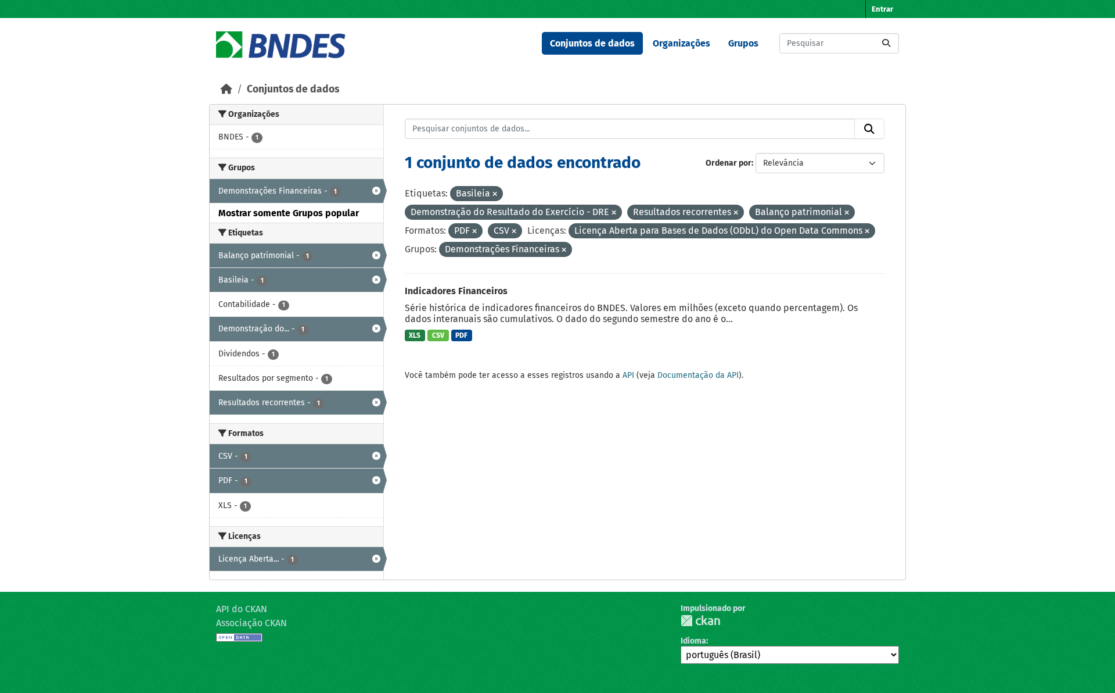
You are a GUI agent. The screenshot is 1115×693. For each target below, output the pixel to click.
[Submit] (886, 43)
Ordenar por (728, 163)
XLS (414, 335)
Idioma (693, 641)
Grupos (743, 43)
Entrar (882, 9)
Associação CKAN (251, 622)
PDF (461, 335)
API (628, 375)
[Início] (226, 89)
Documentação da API (698, 375)
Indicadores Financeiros (456, 291)
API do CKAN (241, 609)
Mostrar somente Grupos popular (288, 213)
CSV (438, 335)
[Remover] (494, 194)
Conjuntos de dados (592, 43)
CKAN (700, 621)
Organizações (681, 43)
